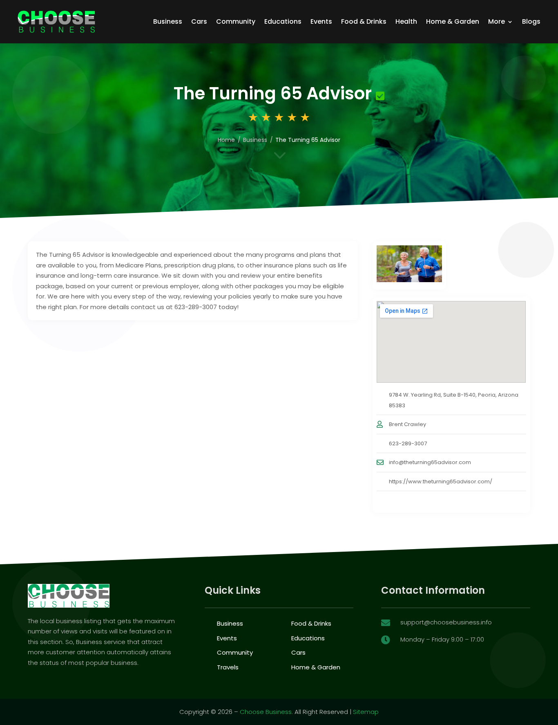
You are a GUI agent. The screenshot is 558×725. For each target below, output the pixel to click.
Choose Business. (266, 711)
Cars (199, 21)
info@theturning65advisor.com (430, 462)
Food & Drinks (363, 21)
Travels (228, 667)
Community (235, 21)
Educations (282, 21)
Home (226, 140)
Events (321, 21)
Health (406, 21)
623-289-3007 (408, 443)
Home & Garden (452, 21)
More (496, 21)
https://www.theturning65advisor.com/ (440, 481)
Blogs (531, 21)
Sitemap (366, 711)
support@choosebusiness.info (446, 622)
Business (167, 21)
